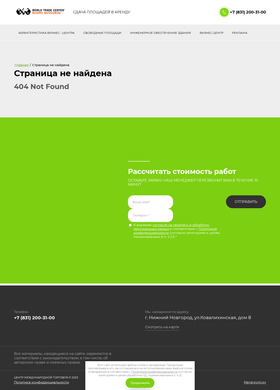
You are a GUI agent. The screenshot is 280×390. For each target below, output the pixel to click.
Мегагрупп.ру (255, 382)
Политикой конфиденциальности (154, 371)
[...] (261, 33)
